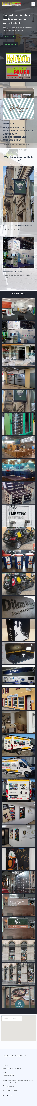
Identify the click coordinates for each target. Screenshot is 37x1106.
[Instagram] (11, 1095)
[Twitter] (7, 1095)
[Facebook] (3, 1095)
